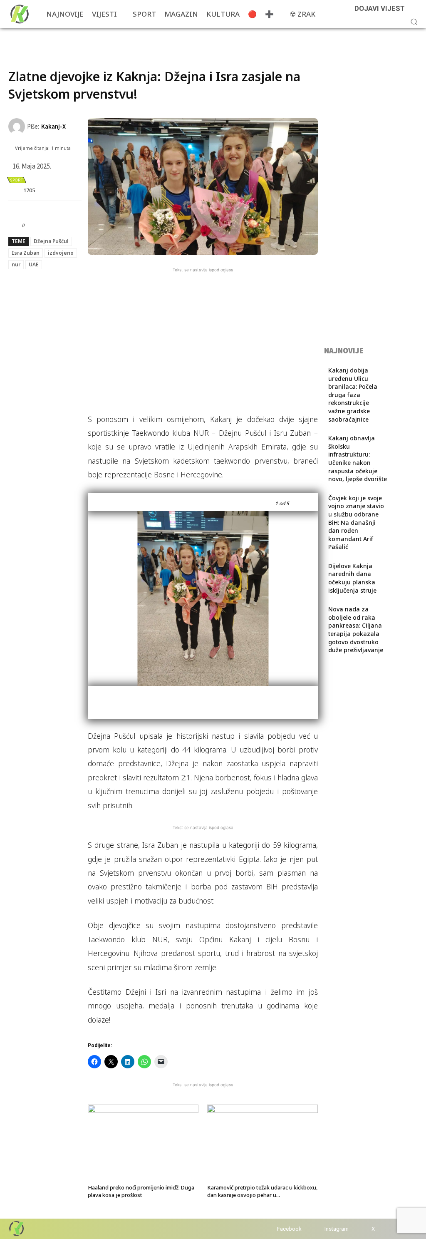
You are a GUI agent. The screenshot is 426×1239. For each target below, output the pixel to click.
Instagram (336, 1229)
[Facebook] (269, 1229)
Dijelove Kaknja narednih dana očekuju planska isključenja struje (352, 578)
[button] (414, 21)
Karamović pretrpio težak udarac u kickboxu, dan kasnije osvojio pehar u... (262, 1191)
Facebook (289, 1229)
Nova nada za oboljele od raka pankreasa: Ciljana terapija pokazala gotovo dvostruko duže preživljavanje (355, 629)
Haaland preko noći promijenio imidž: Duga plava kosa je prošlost (141, 1191)
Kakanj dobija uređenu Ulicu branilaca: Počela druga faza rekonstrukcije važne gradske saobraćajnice (352, 394)
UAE (34, 264)
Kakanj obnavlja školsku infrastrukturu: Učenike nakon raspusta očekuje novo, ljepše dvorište (357, 458)
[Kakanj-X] (17, 126)
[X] (363, 1229)
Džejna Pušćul (51, 241)
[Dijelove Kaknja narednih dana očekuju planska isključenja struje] (402, 573)
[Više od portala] (18, 13)
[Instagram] (316, 1229)
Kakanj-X (53, 126)
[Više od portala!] (15, 1228)
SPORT (16, 180)
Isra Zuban (26, 252)
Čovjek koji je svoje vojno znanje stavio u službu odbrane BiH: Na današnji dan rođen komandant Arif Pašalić (356, 522)
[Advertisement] (105, 40)
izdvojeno (61, 252)
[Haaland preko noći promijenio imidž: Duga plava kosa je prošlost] (143, 1143)
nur (16, 264)
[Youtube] (389, 1229)
